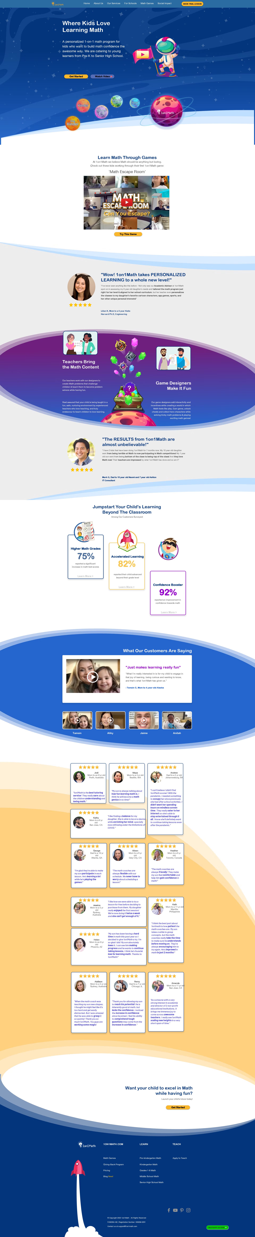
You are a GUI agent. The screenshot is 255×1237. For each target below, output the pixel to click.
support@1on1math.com (127, 1226)
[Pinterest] (182, 1210)
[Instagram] (188, 1210)
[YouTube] (175, 1210)
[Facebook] (169, 1210)
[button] (192, 4)
